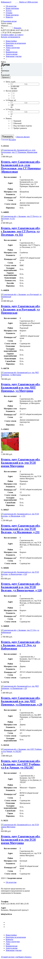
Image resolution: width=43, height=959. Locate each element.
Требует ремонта (20, 128)
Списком (4, 140)
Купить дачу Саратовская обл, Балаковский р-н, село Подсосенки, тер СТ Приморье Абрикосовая (21, 166)
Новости (9, 17)
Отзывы (9, 13)
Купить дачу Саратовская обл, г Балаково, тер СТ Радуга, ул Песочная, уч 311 (20, 231)
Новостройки (11, 41)
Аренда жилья (11, 54)
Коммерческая (11, 52)
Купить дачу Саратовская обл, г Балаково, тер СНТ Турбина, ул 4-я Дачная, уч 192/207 (20, 764)
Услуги (8, 10)
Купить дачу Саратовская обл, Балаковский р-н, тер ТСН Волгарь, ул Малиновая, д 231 (20, 529)
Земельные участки (14, 56)
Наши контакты (12, 15)
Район (3, 62)
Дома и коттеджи (13, 48)
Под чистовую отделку (22, 126)
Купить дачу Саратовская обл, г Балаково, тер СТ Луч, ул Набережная (20, 645)
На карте (12, 140)
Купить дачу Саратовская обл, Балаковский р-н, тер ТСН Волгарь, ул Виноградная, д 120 (21, 587)
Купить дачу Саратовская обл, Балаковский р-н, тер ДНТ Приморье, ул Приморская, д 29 (21, 701)
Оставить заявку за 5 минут (12, 35)
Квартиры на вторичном (16, 43)
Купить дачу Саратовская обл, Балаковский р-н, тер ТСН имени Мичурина (20, 463)
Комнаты (9, 45)
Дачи (8, 50)
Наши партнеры (12, 8)
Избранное (6, 2)
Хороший (17, 121)
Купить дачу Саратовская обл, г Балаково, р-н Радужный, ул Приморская (20, 309)
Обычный (17, 123)
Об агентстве (11, 6)
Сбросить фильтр (23, 137)
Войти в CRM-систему (28, 2)
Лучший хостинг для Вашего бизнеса (16, 957)
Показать (17, 28)
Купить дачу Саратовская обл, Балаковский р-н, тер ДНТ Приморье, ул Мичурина (20, 387)
